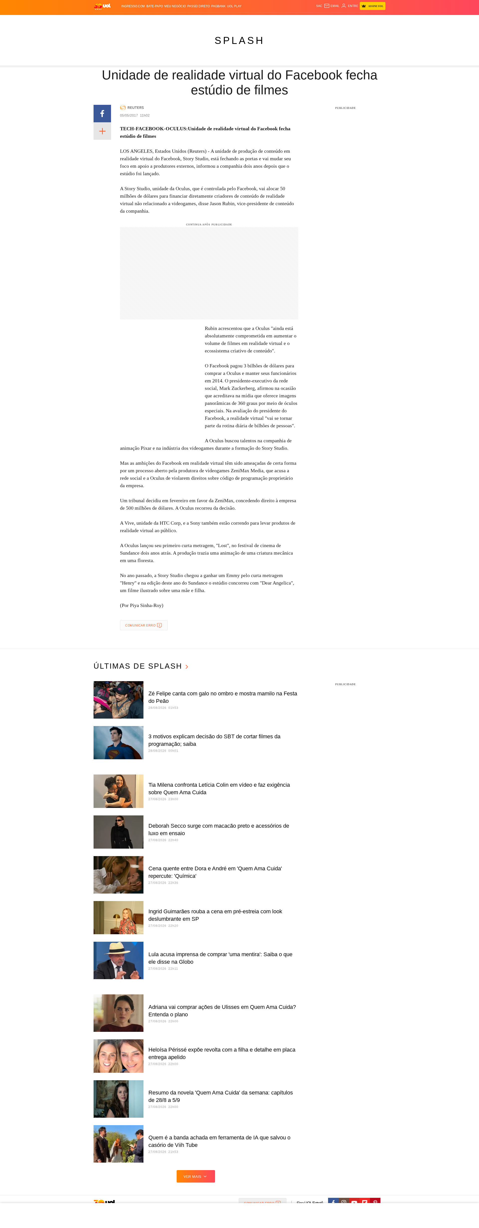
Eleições (133, 20)
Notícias (150, 20)
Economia (199, 20)
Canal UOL (312, 20)
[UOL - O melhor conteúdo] (102, 6)
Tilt (289, 20)
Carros (182, 20)
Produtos (103, 20)
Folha (215, 20)
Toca (357, 20)
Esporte (229, 20)
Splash (245, 20)
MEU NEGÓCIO (175, 6)
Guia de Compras (378, 20)
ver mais (192, 1177)
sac (319, 6)
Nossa (329, 20)
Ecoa (297, 20)
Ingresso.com (133, 6)
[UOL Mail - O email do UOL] (332, 6)
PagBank (218, 6)
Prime (347, 20)
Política (167, 20)
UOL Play (234, 6)
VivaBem (277, 20)
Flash (118, 20)
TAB (338, 20)
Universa (260, 20)
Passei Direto (198, 6)
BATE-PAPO (154, 6)
